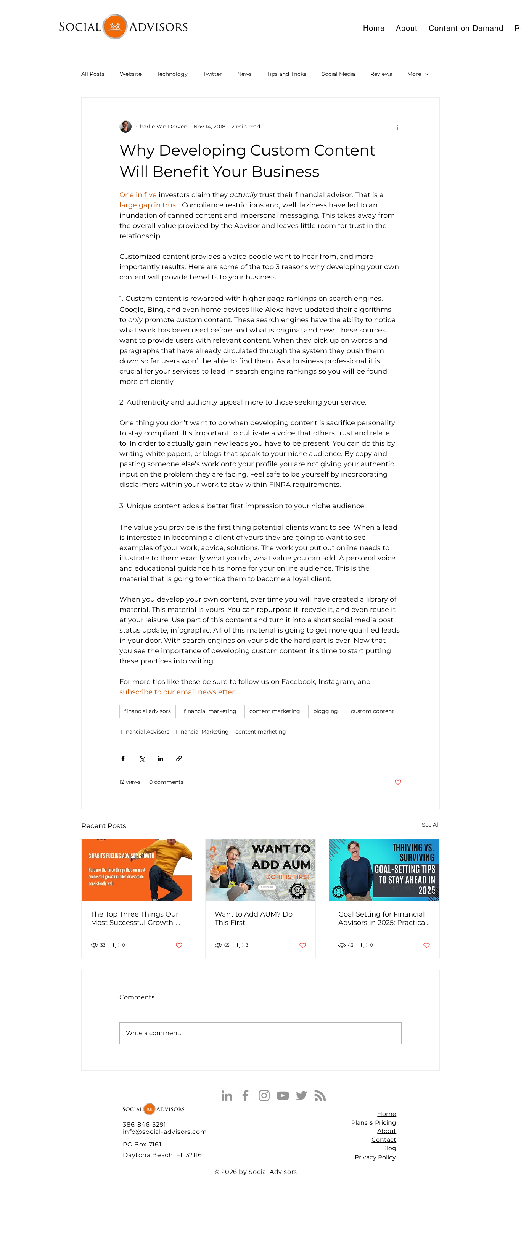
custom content (372, 711)
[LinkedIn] (226, 1095)
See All (431, 824)
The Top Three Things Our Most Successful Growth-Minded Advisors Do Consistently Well (134, 918)
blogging (325, 711)
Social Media (338, 74)
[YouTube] (282, 1095)
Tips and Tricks (286, 74)
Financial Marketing (202, 731)
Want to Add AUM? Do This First (254, 918)
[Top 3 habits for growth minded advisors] (137, 870)
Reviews (381, 74)
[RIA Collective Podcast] (320, 1095)
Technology (172, 74)
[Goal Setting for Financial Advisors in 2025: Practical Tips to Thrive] (384, 870)
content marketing (274, 711)
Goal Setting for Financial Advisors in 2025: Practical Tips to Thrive (382, 918)
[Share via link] (179, 758)
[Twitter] (301, 1095)
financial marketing (210, 711)
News (244, 74)
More (414, 74)
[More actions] (397, 126)
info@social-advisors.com (165, 1131)
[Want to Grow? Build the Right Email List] (261, 870)
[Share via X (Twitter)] (141, 758)
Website (131, 74)
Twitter (212, 74)
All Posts (93, 74)
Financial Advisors (145, 731)
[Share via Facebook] (123, 758)
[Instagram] (264, 1095)
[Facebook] (245, 1095)
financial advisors (147, 711)
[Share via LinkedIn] (160, 758)
